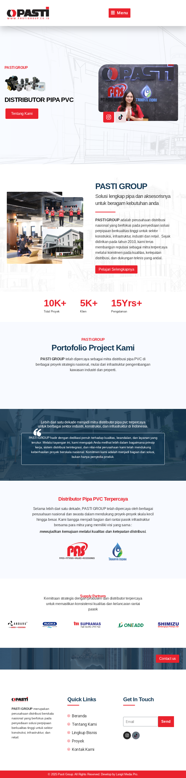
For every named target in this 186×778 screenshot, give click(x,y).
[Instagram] (108, 117)
